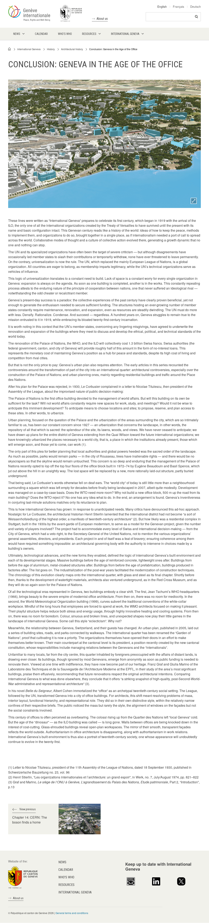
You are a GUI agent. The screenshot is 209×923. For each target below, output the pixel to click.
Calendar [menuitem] (41, 33)
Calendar (65, 870)
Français (178, 6)
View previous (27, 809)
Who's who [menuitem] (65, 33)
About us (102, 19)
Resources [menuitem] (89, 33)
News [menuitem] (16, 33)
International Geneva (29, 49)
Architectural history (72, 49)
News (62, 862)
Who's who (66, 877)
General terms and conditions (72, 913)
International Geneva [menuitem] (125, 33)
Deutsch (195, 6)
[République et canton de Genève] (23, 877)
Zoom (194, 201)
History (51, 49)
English (162, 6)
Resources (66, 885)
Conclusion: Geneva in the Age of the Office (113, 49)
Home (9, 49)
